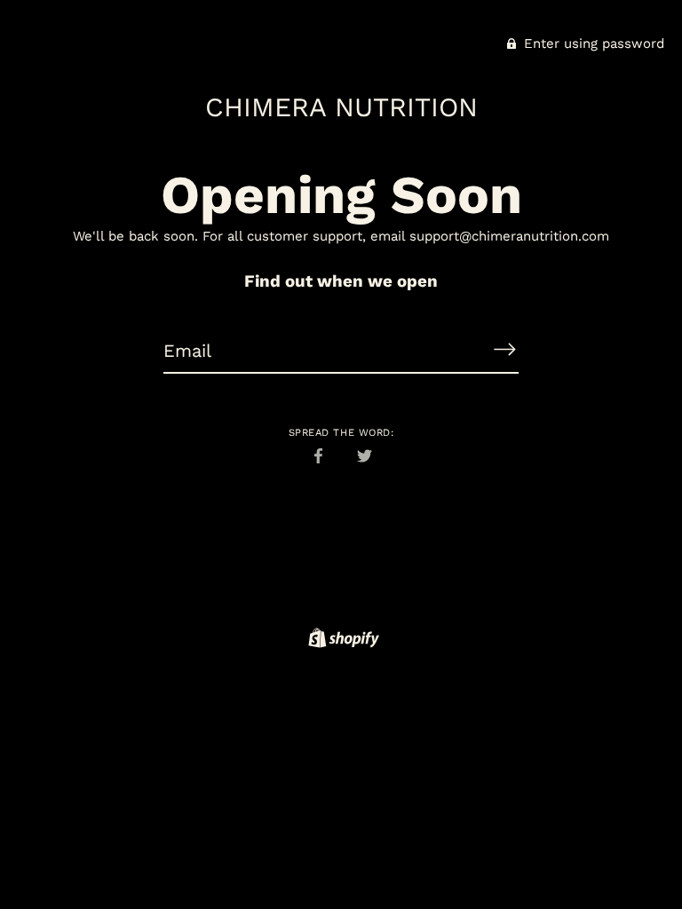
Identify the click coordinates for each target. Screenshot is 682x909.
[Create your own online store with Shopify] (341, 641)
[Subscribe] (504, 350)
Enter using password (591, 43)
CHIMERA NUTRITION (341, 107)
